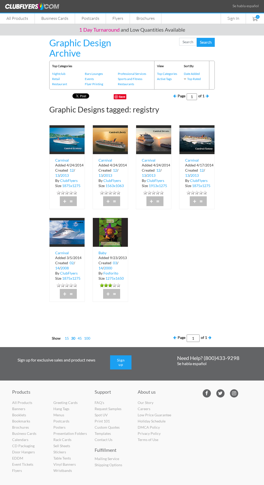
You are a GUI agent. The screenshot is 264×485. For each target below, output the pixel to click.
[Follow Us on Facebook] (206, 393)
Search (206, 42)
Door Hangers (23, 452)
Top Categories (167, 74)
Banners (18, 409)
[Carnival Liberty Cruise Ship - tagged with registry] (110, 139)
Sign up (121, 362)
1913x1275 (158, 185)
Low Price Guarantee (154, 415)
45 (80, 338)
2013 (65, 175)
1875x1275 (71, 185)
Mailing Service (107, 458)
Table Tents (62, 458)
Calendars (20, 439)
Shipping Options (108, 465)
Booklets (19, 415)
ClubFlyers (69, 180)
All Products (17, 18)
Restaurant (59, 84)
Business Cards (54, 18)
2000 (108, 268)
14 (57, 268)
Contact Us (103, 439)
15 (67, 338)
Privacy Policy (149, 433)
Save (122, 97)
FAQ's (99, 402)
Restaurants (126, 84)
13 (57, 175)
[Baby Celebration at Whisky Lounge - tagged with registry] (110, 232)
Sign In (233, 18)
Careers (144, 409)
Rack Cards (62, 439)
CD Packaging (23, 446)
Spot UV (101, 415)
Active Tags (164, 79)
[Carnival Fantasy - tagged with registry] (196, 139)
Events (89, 79)
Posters (59, 427)
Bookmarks (21, 421)
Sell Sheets (61, 446)
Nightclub (58, 74)
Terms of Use (148, 439)
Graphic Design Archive (80, 48)
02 (72, 263)
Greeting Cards (65, 402)
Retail (56, 79)
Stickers (59, 452)
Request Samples (108, 409)
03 (115, 263)
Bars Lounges (94, 74)
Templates (103, 433)
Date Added (192, 74)
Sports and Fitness (130, 79)
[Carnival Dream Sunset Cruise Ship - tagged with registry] (153, 139)
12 (72, 170)
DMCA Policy (149, 427)
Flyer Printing (94, 84)
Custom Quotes (107, 427)
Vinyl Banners (64, 464)
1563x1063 (114, 185)
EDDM (17, 458)
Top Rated (194, 79)
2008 (65, 268)
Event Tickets (22, 464)
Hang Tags (61, 409)
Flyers (117, 18)
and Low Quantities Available (132, 30)
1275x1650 (114, 278)
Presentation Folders (70, 433)
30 (73, 338)
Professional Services (132, 74)
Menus (58, 415)
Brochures (145, 18)
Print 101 (102, 421)
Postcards (90, 18)
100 (87, 338)
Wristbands (62, 470)
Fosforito (110, 273)
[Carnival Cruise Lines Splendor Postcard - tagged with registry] (67, 232)
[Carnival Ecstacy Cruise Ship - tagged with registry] (67, 139)
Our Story (145, 402)
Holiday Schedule (152, 421)
